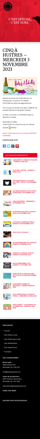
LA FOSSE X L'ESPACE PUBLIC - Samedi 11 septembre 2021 (24, 222)
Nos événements (10, 343)
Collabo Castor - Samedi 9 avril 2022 (24, 171)
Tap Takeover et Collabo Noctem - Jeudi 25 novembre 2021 (24, 182)
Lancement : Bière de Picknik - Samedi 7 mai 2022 (25, 160)
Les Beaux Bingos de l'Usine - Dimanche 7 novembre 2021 (25, 191)
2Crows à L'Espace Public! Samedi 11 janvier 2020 (23, 253)
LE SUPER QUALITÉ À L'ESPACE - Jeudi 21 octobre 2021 (25, 212)
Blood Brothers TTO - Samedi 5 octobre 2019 (22, 264)
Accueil (7, 331)
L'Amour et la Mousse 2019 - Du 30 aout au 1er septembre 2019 (24, 275)
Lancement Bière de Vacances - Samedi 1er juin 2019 (24, 285)
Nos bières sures (10, 335)
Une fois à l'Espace (20, 232)
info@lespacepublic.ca (11, 372)
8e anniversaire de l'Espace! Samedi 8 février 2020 (24, 243)
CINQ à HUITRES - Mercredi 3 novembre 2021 (24, 202)
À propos (7, 352)
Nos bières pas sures (12, 339)
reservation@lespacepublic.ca (14, 386)
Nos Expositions (10, 347)
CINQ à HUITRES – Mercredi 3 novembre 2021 (16, 60)
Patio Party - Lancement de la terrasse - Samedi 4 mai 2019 (24, 306)
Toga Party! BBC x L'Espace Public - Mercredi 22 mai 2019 (25, 295)
